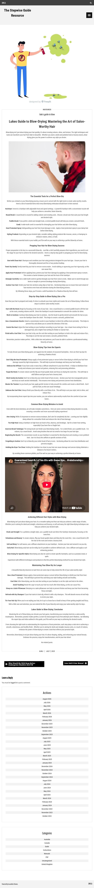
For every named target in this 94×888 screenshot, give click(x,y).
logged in (14, 683)
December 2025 (47, 724)
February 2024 (47, 802)
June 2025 (47, 745)
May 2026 (47, 706)
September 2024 (47, 777)
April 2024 (47, 795)
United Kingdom (47, 864)
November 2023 (47, 812)
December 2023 (47, 809)
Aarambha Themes (13, 884)
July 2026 (47, 702)
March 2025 (47, 756)
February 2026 (47, 717)
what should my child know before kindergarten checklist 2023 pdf (22, 664)
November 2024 (47, 770)
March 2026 (47, 713)
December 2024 (47, 766)
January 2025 (47, 763)
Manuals (47, 854)
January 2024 (47, 805)
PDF (47, 857)
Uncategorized (47, 109)
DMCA (4, 3)
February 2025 (47, 759)
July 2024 (47, 784)
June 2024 (47, 788)
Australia (47, 839)
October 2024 (47, 773)
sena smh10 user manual (74, 663)
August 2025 (47, 738)
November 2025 (47, 727)
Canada (47, 843)
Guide (47, 846)
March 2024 (47, 798)
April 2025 (47, 752)
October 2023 (47, 816)
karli (41, 651)
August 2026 (47, 699)
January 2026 (47, 720)
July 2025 (47, 742)
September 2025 (47, 734)
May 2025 (47, 749)
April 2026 (47, 710)
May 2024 (47, 791)
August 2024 (47, 781)
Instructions (47, 850)
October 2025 (47, 731)
